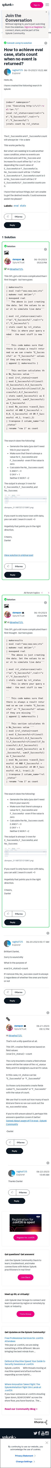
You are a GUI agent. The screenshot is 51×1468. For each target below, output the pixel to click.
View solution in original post (18, 555)
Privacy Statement (24, 1455)
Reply (12, 225)
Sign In (37, 5)
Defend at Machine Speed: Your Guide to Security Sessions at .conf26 (25, 1363)
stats (23, 205)
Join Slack (25, 1277)
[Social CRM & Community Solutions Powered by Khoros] (40, 1421)
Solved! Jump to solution (19, 43)
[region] (25, 1453)
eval (16, 205)
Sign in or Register (33, 27)
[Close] (46, 1442)
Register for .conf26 (25, 1237)
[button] (45, 43)
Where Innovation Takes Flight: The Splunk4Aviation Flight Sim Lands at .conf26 (23, 1387)
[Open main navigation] (47, 4)
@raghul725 (16, 269)
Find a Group (25, 1314)
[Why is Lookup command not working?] (42, 592)
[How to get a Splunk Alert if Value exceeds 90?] (48, 592)
